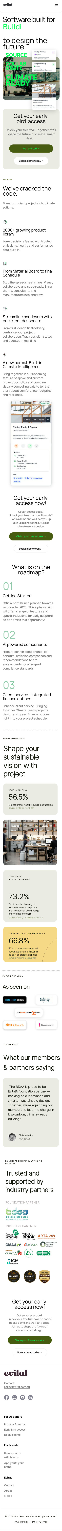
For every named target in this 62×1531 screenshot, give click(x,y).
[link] (31, 148)
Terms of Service (38, 1522)
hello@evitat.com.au (17, 1387)
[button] (57, 5)
